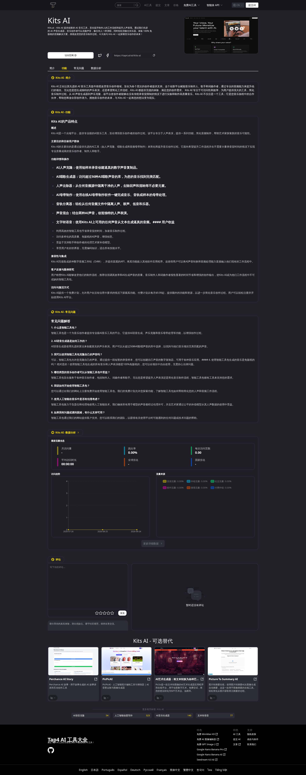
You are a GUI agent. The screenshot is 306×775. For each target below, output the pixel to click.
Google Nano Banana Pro (210, 749)
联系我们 (251, 744)
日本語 (94, 770)
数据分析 (96, 68)
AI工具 (148, 5)
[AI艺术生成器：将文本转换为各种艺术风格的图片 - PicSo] (180, 661)
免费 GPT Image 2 (206, 744)
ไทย (210, 770)
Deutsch (135, 770)
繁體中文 (188, 770)
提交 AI (236, 739)
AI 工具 (236, 734)
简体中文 (175, 770)
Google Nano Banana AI (209, 754)
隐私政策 (251, 734)
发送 (122, 613)
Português (108, 770)
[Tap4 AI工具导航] (53, 5)
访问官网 (69, 55)
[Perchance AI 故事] (73, 661)
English (83, 770)
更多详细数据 (151, 543)
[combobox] (238, 5)
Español (122, 770)
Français (162, 770)
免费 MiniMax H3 (206, 734)
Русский (148, 770)
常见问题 (79, 68)
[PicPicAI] (127, 661)
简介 (52, 68)
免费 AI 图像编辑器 (206, 739)
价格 (175, 5)
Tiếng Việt (221, 770)
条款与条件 (252, 739)
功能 (64, 68)
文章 (167, 5)
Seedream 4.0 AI (205, 759)
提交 (158, 5)
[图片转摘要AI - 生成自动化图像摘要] (233, 661)
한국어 (200, 770)
